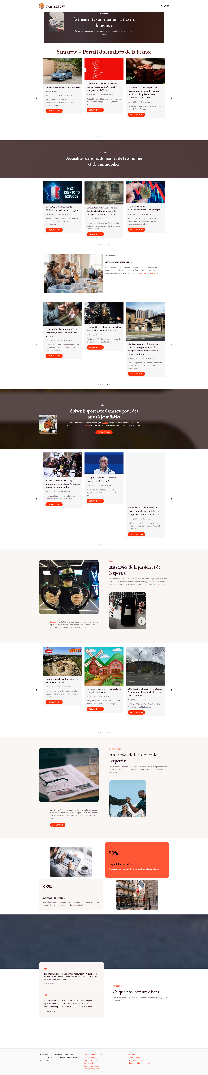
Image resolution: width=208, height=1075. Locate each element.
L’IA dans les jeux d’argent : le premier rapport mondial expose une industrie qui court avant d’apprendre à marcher (61, 92)
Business (51, 1057)
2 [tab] (101, 136)
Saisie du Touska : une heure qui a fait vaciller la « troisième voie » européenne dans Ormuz (144, 323)
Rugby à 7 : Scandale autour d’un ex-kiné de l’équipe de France (103, 481)
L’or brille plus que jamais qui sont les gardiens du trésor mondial (144, 211)
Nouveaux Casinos (136, 1060)
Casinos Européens (91, 1069)
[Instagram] (168, 6)
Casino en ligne (90, 1063)
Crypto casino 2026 (92, 1060)
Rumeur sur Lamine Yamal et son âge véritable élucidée (144, 482)
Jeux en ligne (134, 1057)
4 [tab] (105, 136)
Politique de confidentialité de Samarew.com (56, 1055)
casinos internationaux (148, 273)
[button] (36, 98)
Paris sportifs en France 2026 (141, 1063)
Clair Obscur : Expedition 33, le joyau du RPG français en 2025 (143, 673)
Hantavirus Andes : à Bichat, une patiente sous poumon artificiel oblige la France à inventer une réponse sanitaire (61, 348)
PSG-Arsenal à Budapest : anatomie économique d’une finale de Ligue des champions (63, 692)
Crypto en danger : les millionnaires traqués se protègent (62, 208)
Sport (42, 1060)
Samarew (55, 5)
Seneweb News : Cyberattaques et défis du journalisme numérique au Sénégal (145, 84)
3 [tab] (103, 136)
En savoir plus (54, 115)
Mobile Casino (160, 584)
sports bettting (83, 425)
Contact (43, 1057)
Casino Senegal (90, 1057)
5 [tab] (107, 136)
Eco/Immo (61, 1057)
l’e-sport (105, 423)
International (72, 1057)
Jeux (48, 1060)
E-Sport (132, 1055)
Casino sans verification (93, 1066)
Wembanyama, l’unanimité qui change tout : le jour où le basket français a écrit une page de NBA (61, 511)
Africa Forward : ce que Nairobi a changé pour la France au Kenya (103, 345)
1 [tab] (99, 136)
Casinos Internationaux (93, 1055)
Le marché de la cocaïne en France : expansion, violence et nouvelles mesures (104, 89)
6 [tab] (109, 136)
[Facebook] (161, 6)
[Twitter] (165, 6)
